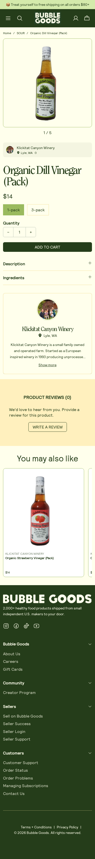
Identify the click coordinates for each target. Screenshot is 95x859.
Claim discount (32, 446)
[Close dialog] (92, 407)
